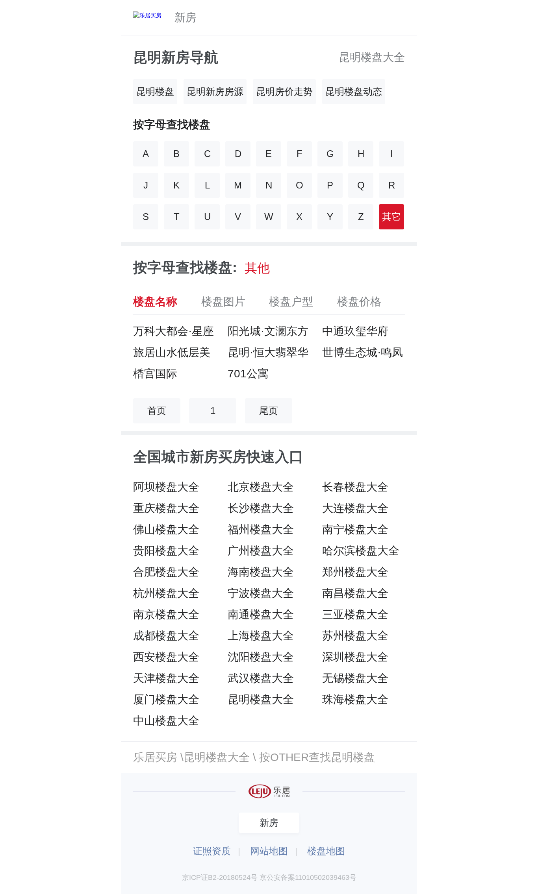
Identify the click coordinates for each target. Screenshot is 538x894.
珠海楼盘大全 (355, 699)
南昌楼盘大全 (355, 593)
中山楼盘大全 (166, 721)
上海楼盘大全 (261, 636)
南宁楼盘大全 (355, 529)
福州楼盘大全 (261, 529)
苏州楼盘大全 (355, 636)
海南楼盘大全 (261, 572)
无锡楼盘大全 (355, 678)
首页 (156, 410)
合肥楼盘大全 (166, 572)
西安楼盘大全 (166, 657)
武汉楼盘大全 (261, 678)
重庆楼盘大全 (166, 508)
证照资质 (212, 851)
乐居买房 (155, 757)
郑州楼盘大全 (355, 572)
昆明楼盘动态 (353, 91)
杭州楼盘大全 (166, 593)
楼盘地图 (326, 851)
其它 (391, 216)
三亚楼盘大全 (355, 614)
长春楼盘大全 (355, 487)
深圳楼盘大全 (355, 657)
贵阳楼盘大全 (166, 551)
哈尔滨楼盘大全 (360, 551)
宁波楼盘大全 (261, 593)
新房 (185, 17)
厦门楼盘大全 (166, 699)
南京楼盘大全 (166, 614)
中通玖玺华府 (355, 331)
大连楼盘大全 (355, 508)
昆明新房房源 (215, 91)
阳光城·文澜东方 (268, 331)
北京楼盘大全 (261, 487)
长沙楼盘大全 (261, 508)
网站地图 (269, 851)
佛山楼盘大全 (166, 529)
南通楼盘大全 (261, 614)
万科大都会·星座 (173, 331)
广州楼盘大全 (261, 551)
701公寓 (248, 374)
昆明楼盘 (155, 91)
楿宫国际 (155, 374)
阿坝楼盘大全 (166, 487)
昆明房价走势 (284, 91)
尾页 (268, 410)
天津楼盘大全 (166, 678)
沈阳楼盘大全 (261, 657)
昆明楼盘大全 (372, 57)
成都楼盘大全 (166, 636)
